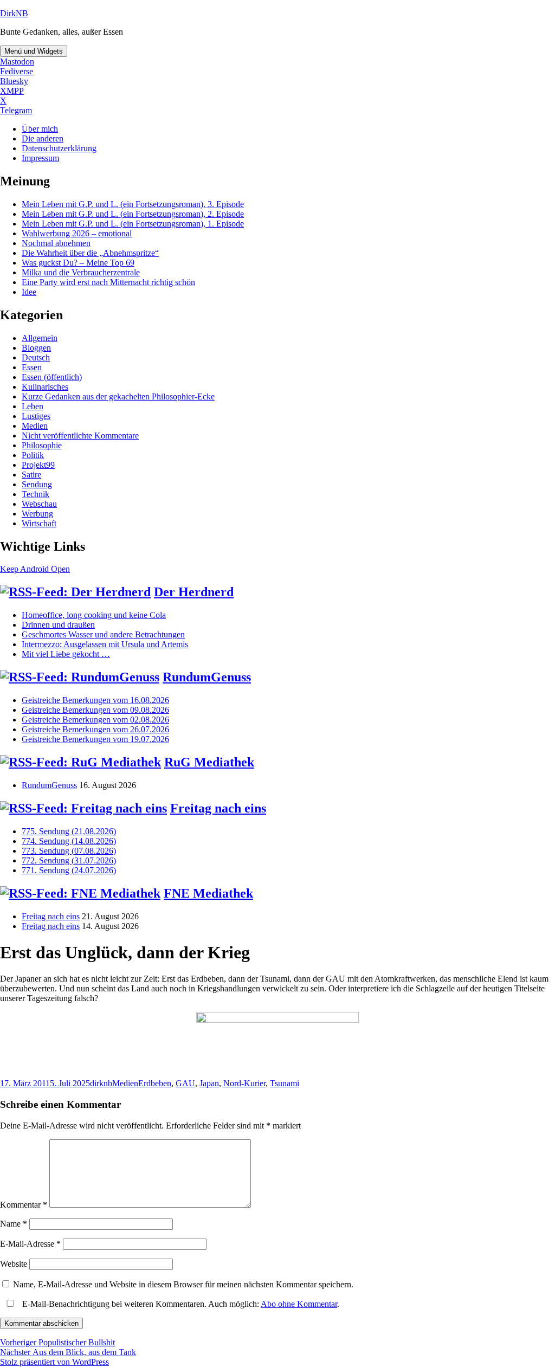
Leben (32, 406)
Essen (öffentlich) (52, 377)
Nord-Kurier (244, 1083)
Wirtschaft (39, 523)
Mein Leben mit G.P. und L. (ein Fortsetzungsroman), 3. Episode (133, 204)
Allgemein (39, 338)
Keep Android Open (35, 568)
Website (13, 1263)
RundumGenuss (207, 677)
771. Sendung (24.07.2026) (69, 870)
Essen (32, 367)
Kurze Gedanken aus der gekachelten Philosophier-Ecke (118, 396)
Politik (33, 455)
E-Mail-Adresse (30, 1243)
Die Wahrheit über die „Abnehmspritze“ (90, 252)
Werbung (37, 513)
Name (13, 1223)
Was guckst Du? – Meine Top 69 (78, 262)
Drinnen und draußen (58, 624)
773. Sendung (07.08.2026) (69, 850)
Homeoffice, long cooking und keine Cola (94, 615)
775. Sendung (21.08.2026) (69, 831)
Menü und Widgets (33, 51)
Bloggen (36, 347)
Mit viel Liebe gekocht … (66, 654)
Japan (209, 1083)
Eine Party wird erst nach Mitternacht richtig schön (108, 282)
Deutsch (36, 357)
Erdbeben (154, 1083)
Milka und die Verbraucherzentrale (81, 272)
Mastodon (17, 61)
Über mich (40, 128)
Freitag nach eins (218, 808)
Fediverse (16, 71)
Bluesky (14, 81)
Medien (35, 425)
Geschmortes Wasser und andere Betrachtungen (103, 634)
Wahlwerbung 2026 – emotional (77, 233)
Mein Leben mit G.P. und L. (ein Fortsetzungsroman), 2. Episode (133, 213)
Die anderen (42, 138)
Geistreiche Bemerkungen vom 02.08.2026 (95, 719)
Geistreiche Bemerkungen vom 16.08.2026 (95, 700)
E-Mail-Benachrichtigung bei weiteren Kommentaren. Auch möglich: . (179, 1303)
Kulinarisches (45, 386)
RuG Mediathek (209, 762)
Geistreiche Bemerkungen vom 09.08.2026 (95, 709)
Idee (29, 291)
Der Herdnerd (194, 592)
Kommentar (23, 1204)
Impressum (40, 158)
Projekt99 (38, 464)
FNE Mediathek (208, 893)
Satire (31, 474)
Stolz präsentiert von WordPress (54, 1361)
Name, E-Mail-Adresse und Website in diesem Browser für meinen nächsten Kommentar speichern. (183, 1284)
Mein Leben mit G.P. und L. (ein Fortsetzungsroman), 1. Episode (133, 223)
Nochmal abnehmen (56, 243)
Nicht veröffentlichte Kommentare (80, 435)
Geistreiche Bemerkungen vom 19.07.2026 (95, 739)
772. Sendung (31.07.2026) (69, 860)
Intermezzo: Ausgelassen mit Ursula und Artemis (105, 644)
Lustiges (36, 416)
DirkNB (14, 13)
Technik (35, 494)
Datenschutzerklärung (59, 148)
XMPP (12, 90)
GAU (185, 1083)
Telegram (16, 110)
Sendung (37, 484)
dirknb (101, 1083)
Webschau (39, 503)
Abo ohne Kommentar (299, 1303)
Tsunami (284, 1083)
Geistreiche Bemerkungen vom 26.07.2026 (95, 729)
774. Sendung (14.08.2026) (69, 841)
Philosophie (42, 445)
